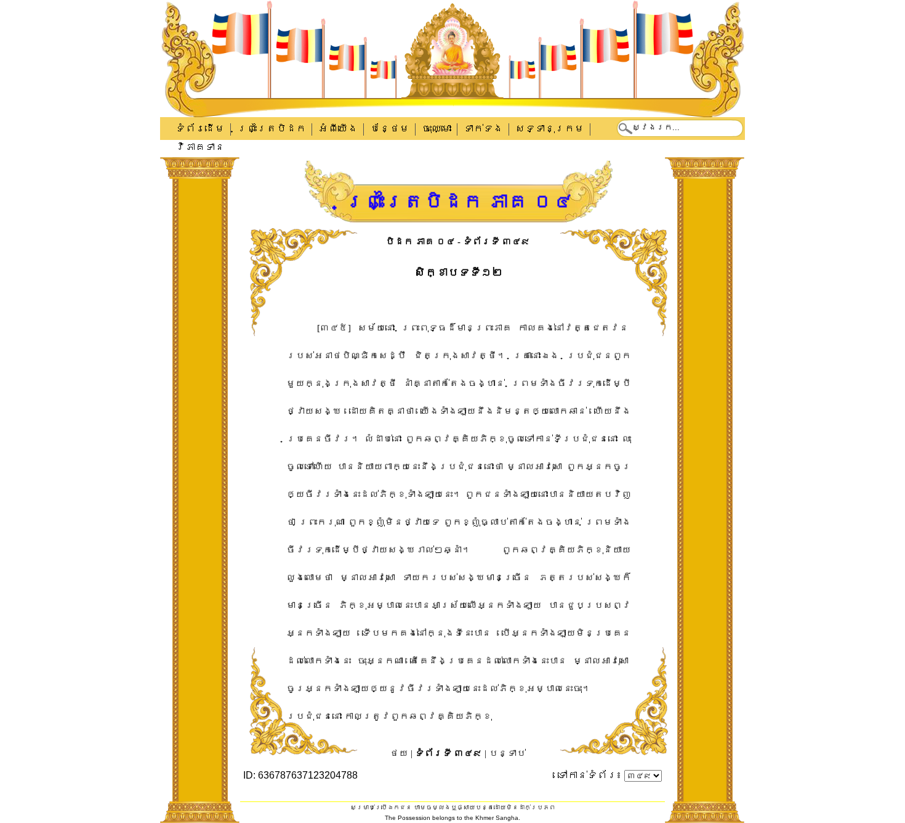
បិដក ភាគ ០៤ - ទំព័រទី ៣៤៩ (457, 242)
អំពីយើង (338, 128)
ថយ (399, 753)
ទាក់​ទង (483, 128)
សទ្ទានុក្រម (549, 128)
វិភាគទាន (200, 147)
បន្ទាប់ (507, 753)
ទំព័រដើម (200, 128)
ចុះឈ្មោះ (436, 128)
